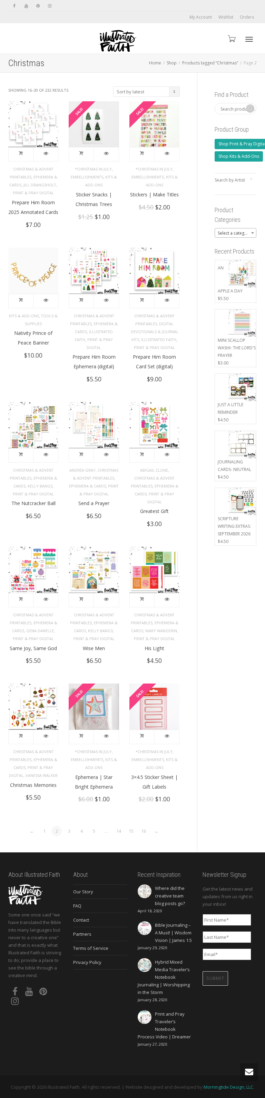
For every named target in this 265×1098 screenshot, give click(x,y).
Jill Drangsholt (39, 184)
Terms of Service (90, 948)
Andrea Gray (82, 470)
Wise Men (94, 648)
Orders (247, 17)
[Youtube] (26, 5)
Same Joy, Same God (33, 648)
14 (118, 831)
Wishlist (225, 17)
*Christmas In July (93, 169)
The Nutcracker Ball (33, 503)
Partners (82, 934)
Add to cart (21, 154)
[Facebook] (14, 5)
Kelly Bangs (40, 486)
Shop (172, 63)
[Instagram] (49, 5)
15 (131, 831)
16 (143, 831)
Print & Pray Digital (33, 192)
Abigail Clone (154, 470)
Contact (81, 920)
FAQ (77, 906)
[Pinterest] (37, 5)
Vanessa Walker (42, 775)
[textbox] (235, 233)
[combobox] (236, 233)
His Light (154, 648)
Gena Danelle (40, 630)
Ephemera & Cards (87, 486)
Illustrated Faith (158, 339)
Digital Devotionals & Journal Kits (154, 331)
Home (155, 63)
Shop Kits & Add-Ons (238, 156)
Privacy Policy (87, 962)
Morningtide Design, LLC (228, 1087)
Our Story (83, 892)
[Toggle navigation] (249, 39)
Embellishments (87, 176)
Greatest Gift (154, 511)
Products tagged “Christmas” (210, 63)
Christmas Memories (33, 785)
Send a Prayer (93, 503)
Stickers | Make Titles (154, 194)
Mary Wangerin (161, 630)
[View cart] (231, 38)
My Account (200, 17)
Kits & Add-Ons (24, 315)
